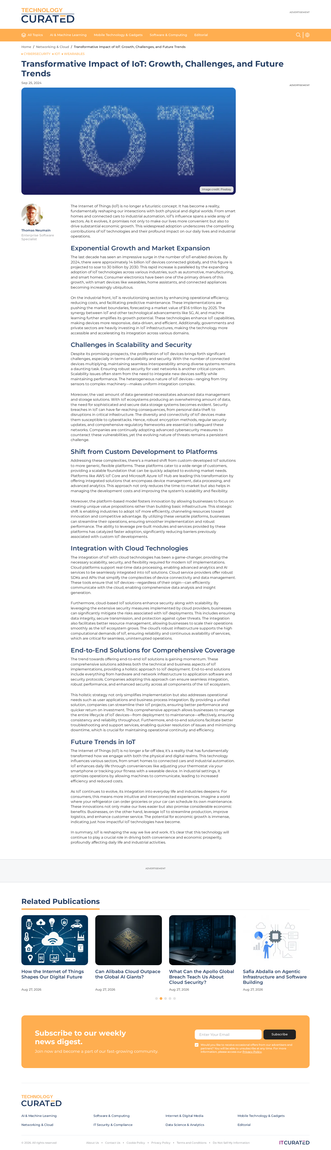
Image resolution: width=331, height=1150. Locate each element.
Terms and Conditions (191, 1142)
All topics (35, 35)
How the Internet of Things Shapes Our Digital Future (52, 974)
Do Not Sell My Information (231, 1142)
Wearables (74, 54)
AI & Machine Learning (68, 35)
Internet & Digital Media (184, 1116)
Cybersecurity (37, 54)
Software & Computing (168, 35)
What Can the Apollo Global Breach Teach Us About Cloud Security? (201, 977)
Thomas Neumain (36, 230)
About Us (92, 1142)
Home (26, 47)
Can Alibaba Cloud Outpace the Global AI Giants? (127, 974)
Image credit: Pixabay (216, 189)
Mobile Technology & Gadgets (118, 35)
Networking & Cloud (52, 47)
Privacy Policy (160, 1142)
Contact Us (112, 1142)
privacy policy (252, 1051)
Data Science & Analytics (185, 1125)
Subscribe (280, 1034)
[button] (156, 998)
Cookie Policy (136, 1142)
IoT (57, 54)
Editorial (201, 35)
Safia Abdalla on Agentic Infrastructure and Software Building (275, 977)
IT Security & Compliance (112, 1125)
